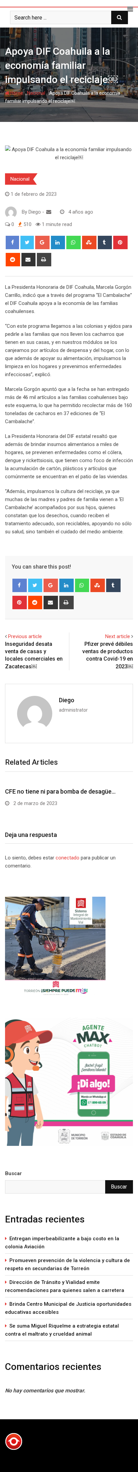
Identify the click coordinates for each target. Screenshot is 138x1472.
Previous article (25, 636)
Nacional (36, 93)
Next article (117, 636)
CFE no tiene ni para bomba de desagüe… (60, 791)
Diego (66, 700)
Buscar (13, 1173)
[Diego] (49, 212)
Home (16, 93)
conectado (67, 858)
